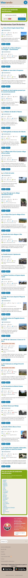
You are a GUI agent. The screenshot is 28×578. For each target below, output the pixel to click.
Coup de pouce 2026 (5, 556)
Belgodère (5, 484)
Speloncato (5, 508)
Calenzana (5, 485)
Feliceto (4, 489)
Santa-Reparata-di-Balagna (9, 507)
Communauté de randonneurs (7, 561)
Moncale (5, 496)
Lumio (4, 493)
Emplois (2, 551)
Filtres (8, 18)
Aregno (4, 481)
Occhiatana (5, 502)
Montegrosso (6, 497)
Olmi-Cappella (6, 503)
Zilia (4, 513)
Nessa (4, 500)
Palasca (4, 504)
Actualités (3, 554)
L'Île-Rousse (5, 491)
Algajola (4, 480)
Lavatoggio (5, 492)
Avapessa (5, 482)
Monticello (5, 499)
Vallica (4, 510)
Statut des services (10, 575)
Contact (2, 559)
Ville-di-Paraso (6, 511)
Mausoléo (5, 495)
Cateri (4, 487)
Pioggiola (5, 506)
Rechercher (21, 19)
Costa (4, 488)
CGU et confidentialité (5, 547)
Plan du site (3, 549)
